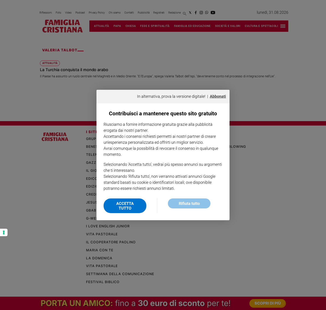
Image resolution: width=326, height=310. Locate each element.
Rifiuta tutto (189, 203)
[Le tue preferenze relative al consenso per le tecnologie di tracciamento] (4, 232)
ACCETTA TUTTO (125, 205)
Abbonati (218, 96)
